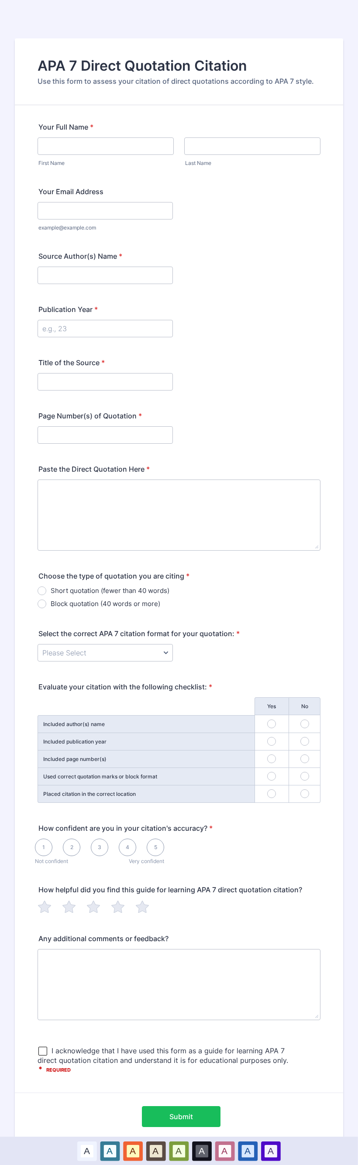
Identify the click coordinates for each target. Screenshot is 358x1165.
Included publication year (75, 741)
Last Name (198, 163)
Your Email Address (70, 191)
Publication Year (68, 309)
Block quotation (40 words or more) (105, 604)
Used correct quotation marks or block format (100, 776)
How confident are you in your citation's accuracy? (125, 828)
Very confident (146, 861)
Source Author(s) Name (80, 256)
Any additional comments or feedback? (103, 938)
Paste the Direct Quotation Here (94, 469)
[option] (87, 1151)
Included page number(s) (75, 759)
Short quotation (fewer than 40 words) (110, 590)
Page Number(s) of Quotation (90, 415)
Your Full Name (65, 127)
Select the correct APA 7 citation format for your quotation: (139, 633)
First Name (51, 163)
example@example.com (67, 227)
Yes (271, 706)
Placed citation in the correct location (89, 794)
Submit (181, 1116)
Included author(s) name (74, 724)
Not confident (51, 861)
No (304, 706)
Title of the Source (71, 362)
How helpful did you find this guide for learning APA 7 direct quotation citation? (170, 889)
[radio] (45, 906)
